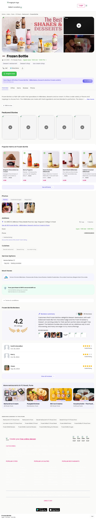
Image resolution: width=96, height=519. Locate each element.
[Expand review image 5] (65, 335)
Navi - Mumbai (11, 480)
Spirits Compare (50, 492)
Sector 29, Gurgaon (54, 470)
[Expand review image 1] (41, 335)
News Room (13, 492)
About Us (21, 492)
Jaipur (8, 475)
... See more (89, 99)
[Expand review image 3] (53, 335)
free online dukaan (28, 439)
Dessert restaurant (8, 249)
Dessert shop (20, 249)
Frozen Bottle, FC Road (31, 423)
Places (78, 492)
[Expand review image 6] (71, 335)
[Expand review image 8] (84, 335)
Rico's (77, 482)
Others (80, 504)
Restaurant (25, 14)
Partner (84, 492)
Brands (29, 495)
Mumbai (22, 477)
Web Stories (65, 495)
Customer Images (16, 199)
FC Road (18, 14)
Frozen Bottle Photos (65, 423)
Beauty (30, 446)
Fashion (37, 446)
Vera (50, 495)
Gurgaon (22, 467)
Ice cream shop (31, 249)
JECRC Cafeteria (81, 477)
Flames (78, 472)
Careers (57, 495)
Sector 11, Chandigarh (41, 477)
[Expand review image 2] (47, 335)
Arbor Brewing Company (69, 470)
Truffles (64, 467)
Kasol (7, 484)
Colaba (50, 480)
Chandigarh (23, 470)
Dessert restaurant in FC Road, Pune (46, 420)
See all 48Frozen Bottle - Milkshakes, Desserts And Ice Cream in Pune (26, 225)
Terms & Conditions (62, 492)
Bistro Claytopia (81, 467)
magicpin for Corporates (40, 495)
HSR (35, 470)
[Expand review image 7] (78, 335)
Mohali (8, 477)
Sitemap (72, 492)
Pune (12, 14)
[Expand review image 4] (59, 335)
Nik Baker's (65, 472)
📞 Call (5, 68)
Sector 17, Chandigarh (54, 475)
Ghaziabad (9, 472)
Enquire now (10, 74)
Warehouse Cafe (81, 475)
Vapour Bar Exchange (69, 477)
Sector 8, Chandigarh (41, 475)
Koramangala (38, 467)
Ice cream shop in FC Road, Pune (12, 423)
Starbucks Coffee (68, 480)
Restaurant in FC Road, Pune (11, 420)
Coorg (22, 482)
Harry (12, 354)
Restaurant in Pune (27, 420)
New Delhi (9, 467)
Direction (90, 222)
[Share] (22, 68)
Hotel (67, 446)
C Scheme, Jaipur (53, 477)
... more (10, 177)
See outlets (87, 81)
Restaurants (21, 446)
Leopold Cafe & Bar (82, 480)
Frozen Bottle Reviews (9, 427)
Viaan (12, 366)
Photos (5, 199)
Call (92, 516)
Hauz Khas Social (81, 484)
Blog (35, 492)
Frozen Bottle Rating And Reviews (48, 427)
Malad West (38, 482)
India (8, 14)
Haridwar (22, 484)
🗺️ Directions (14, 68)
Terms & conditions (12, 300)
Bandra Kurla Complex (41, 480)
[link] (11, 166)
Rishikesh (9, 482)
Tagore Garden (53, 484)
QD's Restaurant (67, 484)
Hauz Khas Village (39, 484)
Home (3, 14)
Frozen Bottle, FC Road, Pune (82, 423)
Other (82, 446)
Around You (28, 492)
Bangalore (9, 470)
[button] (79, 25)
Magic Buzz (28, 199)
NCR (21, 475)
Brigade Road (52, 467)
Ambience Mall (52, 472)
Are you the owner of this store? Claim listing (14, 240)
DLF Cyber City (39, 472)
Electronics (60, 446)
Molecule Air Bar (67, 475)
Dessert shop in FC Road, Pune (68, 420)
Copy (82, 222)
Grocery (44, 446)
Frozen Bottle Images (67, 427)
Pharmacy (75, 446)
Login (81, 5)
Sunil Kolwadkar (16, 346)
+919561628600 (89, 233)
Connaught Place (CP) (54, 482)
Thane (22, 480)
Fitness (51, 446)
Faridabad (23, 472)
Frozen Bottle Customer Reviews (27, 427)
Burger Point (80, 470)
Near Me (40, 492)
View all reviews (46, 376)
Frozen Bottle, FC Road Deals (49, 423)
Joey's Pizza (66, 482)
